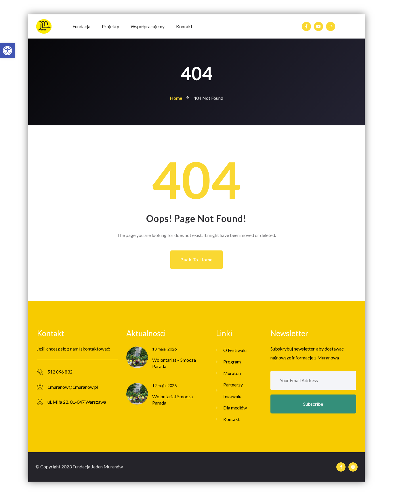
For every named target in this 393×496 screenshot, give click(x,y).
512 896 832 (60, 371)
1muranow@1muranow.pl (72, 387)
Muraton (232, 373)
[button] (7, 50)
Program (232, 361)
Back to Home (196, 259)
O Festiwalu (235, 350)
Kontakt (231, 419)
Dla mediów (235, 407)
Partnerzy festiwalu (233, 390)
